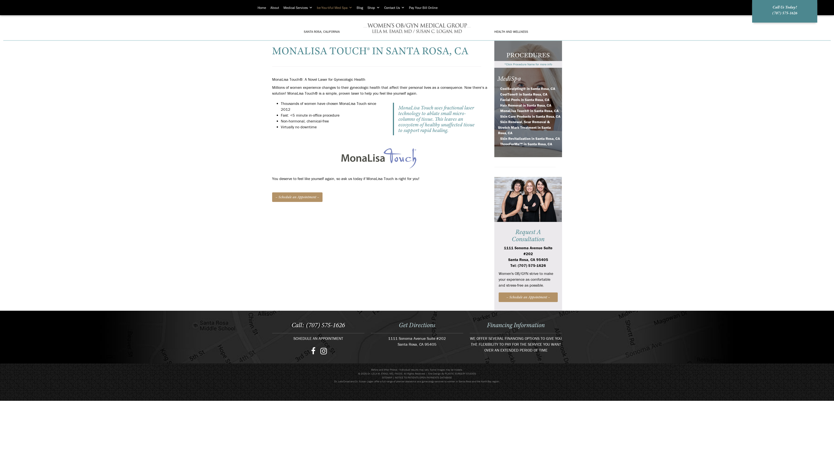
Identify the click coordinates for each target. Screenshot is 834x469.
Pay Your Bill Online (423, 7)
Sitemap (387, 377)
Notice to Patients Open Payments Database (423, 377)
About (274, 7)
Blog (360, 7)
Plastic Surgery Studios (460, 373)
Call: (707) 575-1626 (318, 325)
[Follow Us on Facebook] (313, 350)
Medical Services (295, 7)
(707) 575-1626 (784, 13)
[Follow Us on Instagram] (323, 350)
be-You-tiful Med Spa (332, 7)
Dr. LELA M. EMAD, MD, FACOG (417, 28)
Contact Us (392, 7)
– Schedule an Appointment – (297, 197)
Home (262, 7)
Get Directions (417, 325)
